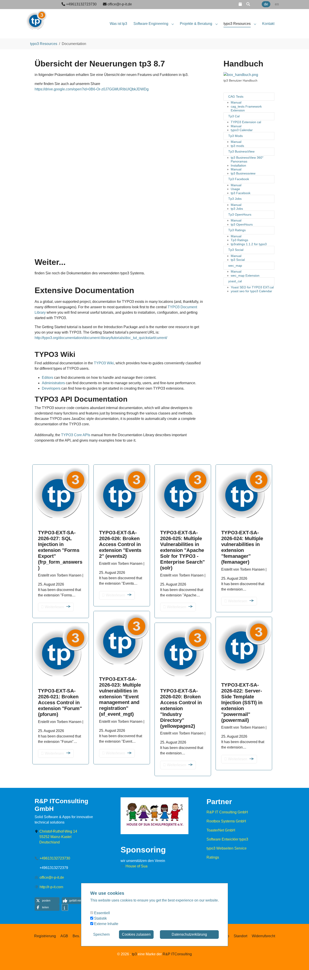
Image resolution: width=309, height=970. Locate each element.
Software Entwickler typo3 (227, 839)
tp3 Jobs (237, 208)
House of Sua (136, 866)
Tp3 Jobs (235, 198)
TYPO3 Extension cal (246, 122)
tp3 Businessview (243, 173)
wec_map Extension (245, 275)
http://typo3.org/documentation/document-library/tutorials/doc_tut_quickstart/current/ (101, 338)
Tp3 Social (235, 250)
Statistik (100, 918)
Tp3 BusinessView (241, 151)
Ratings (213, 857)
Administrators (53, 383)
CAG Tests (235, 96)
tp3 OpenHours (242, 224)
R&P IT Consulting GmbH (227, 812)
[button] (240, 4)
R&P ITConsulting (177, 954)
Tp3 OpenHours (239, 214)
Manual (236, 102)
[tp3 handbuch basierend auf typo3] (240, 75)
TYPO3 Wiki (104, 363)
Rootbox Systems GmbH (226, 821)
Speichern (101, 934)
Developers (51, 388)
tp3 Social (238, 259)
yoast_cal (235, 281)
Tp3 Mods (235, 136)
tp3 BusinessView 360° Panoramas (247, 159)
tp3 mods (237, 146)
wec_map (235, 265)
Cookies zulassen (136, 934)
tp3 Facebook (240, 193)
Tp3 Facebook (238, 179)
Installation (238, 165)
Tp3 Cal (234, 116)
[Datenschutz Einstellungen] (9, 960)
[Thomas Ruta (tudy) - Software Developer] (36, 18)
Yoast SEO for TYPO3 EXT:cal (252, 287)
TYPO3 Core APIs (75, 435)
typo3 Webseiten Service (227, 848)
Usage (235, 189)
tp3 (134, 954)
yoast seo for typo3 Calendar (251, 291)
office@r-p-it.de (52, 877)
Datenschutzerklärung (189, 934)
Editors (47, 377)
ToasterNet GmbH (221, 830)
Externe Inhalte (105, 924)
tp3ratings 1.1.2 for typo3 (249, 244)
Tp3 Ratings (237, 230)
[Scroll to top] (299, 960)
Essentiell (101, 913)
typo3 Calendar (242, 130)
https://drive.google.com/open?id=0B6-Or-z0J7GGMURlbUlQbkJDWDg (92, 89)
